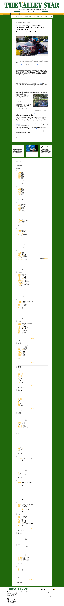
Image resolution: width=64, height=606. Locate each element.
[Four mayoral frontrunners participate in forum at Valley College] (32, 148)
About (49, 592)
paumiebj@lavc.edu (10, 602)
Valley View (42, 16)
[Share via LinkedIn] (20, 137)
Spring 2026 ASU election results (44, 147)
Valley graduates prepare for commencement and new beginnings (18, 147)
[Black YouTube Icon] (42, 589)
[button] (51, 16)
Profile (30, 16)
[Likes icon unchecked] (18, 183)
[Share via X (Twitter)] (18, 137)
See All (51, 143)
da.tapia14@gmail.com (11, 595)
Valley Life (26, 16)
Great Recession (24, 132)
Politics (34, 16)
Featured (22, 16)
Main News (17, 16)
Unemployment (18, 132)
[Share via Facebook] (16, 137)
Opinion (38, 16)
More (46, 16)
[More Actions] (47, 170)
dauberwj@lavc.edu (10, 600)
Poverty (29, 132)
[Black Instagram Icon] (44, 589)
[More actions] (47, 22)
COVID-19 (25, 134)
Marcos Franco (21, 134)
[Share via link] (22, 137)
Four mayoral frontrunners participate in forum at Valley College (32, 154)
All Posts (13, 16)
